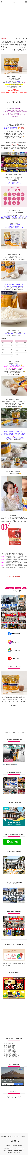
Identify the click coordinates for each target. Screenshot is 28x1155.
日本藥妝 (18, 588)
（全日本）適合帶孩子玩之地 (11, 1055)
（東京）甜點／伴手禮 (9, 1049)
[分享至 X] (16, 102)
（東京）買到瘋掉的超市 (9, 1050)
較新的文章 (6, 732)
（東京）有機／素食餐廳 (9, 1051)
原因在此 (21, 127)
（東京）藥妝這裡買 (8, 1047)
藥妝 (4, 38)
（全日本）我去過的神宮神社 (11, 1057)
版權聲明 (23, 1136)
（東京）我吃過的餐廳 (9, 1045)
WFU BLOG (17, 1152)
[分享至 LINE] (19, 102)
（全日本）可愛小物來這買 (10, 1054)
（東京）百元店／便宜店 (9, 1053)
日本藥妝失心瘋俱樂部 (14, 1150)
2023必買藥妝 (9, 588)
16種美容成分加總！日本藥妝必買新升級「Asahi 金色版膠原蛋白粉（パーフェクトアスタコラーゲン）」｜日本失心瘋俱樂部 (14, 699)
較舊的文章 (22, 732)
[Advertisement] (14, 21)
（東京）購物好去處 (8, 1046)
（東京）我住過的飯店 (9, 1043)
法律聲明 (16, 1136)
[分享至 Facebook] (13, 102)
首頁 (14, 732)
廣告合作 (10, 1136)
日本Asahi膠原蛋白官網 (14, 576)
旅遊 (24, 588)
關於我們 (3, 1136)
